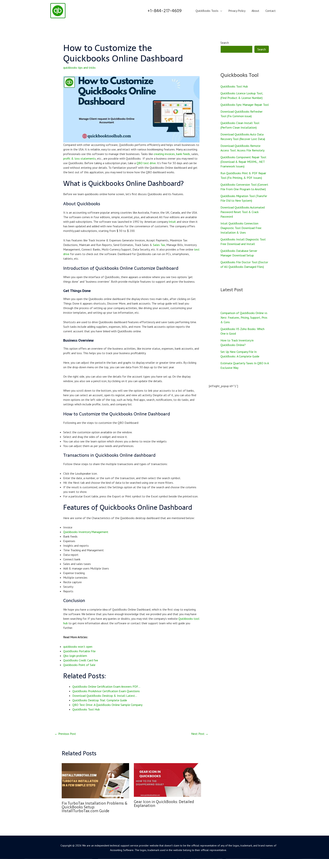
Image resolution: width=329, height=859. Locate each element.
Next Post (199, 733)
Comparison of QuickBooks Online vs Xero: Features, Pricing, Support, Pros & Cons (243, 317)
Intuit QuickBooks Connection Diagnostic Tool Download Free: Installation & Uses (241, 227)
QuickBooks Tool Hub (234, 86)
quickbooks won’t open (77, 646)
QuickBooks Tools (207, 11)
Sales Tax (159, 245)
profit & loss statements (79, 158)
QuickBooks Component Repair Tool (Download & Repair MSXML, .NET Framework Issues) (243, 161)
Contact (270, 11)
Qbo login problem (75, 656)
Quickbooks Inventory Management (85, 532)
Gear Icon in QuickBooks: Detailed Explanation (164, 804)
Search (224, 43)
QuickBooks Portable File (79, 651)
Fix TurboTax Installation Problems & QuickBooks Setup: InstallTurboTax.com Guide (94, 807)
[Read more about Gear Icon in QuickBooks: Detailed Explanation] (167, 779)
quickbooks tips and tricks (79, 67)
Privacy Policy (236, 11)
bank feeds (183, 154)
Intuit (172, 221)
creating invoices (164, 154)
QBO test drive (146, 163)
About (255, 11)
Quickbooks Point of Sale (79, 665)
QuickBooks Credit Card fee (80, 660)
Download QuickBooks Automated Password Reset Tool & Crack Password (242, 211)
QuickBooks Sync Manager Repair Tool (244, 105)
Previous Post (65, 733)
